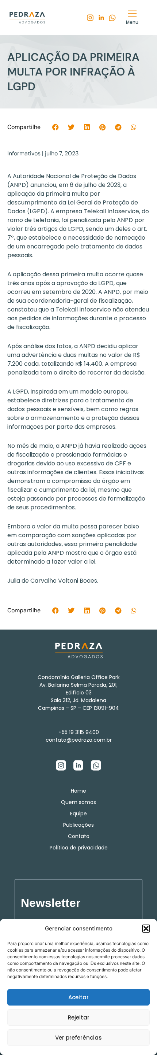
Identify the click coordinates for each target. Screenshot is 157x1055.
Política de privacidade (79, 847)
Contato (78, 836)
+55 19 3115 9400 (78, 732)
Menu (132, 22)
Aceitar (78, 997)
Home (78, 790)
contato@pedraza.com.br (79, 740)
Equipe (78, 813)
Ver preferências (78, 1037)
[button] (146, 928)
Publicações (78, 825)
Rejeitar (78, 1017)
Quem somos (78, 802)
